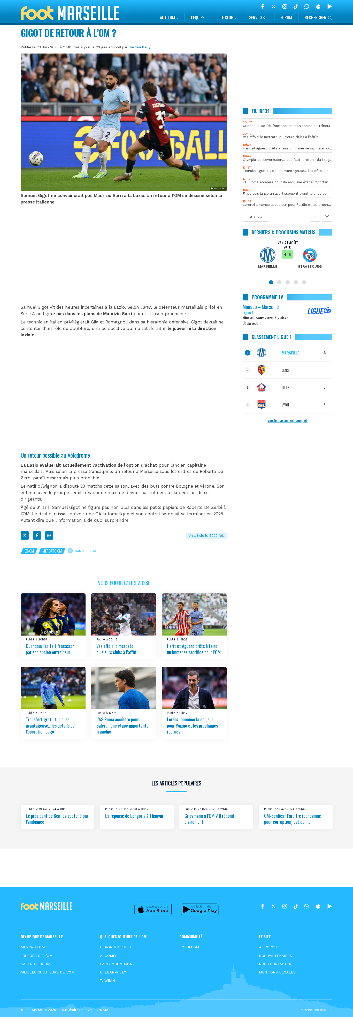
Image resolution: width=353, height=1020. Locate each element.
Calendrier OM (35, 964)
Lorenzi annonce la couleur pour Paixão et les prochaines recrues (192, 725)
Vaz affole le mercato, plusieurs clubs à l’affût (116, 649)
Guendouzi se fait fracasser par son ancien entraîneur (50, 649)
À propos (268, 947)
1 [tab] (271, 282)
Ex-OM (29, 551)
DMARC (103, 1010)
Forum (286, 17)
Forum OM (189, 947)
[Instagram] (284, 6)
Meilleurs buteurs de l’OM (47, 972)
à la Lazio (115, 307)
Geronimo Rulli (115, 947)
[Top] (339, 1008)
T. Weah (107, 980)
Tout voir (256, 217)
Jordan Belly (139, 47)
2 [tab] (279, 282)
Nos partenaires (275, 956)
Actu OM (167, 17)
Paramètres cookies (316, 1010)
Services (257, 17)
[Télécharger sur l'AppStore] (318, 6)
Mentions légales (277, 972)
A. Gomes (109, 956)
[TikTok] (296, 6)
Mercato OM (52, 551)
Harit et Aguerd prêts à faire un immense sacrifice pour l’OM (194, 649)
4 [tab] (296, 282)
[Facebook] (262, 6)
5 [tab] (304, 282)
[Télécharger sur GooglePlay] (329, 6)
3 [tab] (288, 282)
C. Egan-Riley (113, 972)
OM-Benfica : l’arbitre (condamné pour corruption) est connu (292, 818)
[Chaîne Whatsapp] (306, 6)
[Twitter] (273, 6)
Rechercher (315, 17)
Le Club (226, 17)
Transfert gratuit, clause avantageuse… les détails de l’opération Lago (50, 725)
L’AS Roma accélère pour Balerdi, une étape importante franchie (122, 725)
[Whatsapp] (49, 535)
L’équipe (197, 17)
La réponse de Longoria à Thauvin (134, 815)
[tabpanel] (288, 257)
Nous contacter (275, 964)
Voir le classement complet (287, 420)
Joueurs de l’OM (36, 956)
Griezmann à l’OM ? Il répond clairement (209, 818)
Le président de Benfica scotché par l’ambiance (57, 818)
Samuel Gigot (86, 551)
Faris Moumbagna (117, 964)
